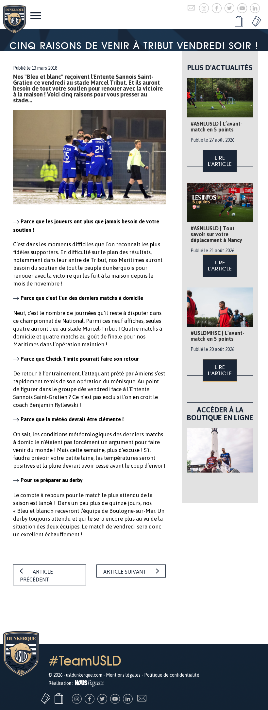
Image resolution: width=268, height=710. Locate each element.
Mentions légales (123, 675)
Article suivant (124, 572)
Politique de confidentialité (171, 675)
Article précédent (36, 575)
